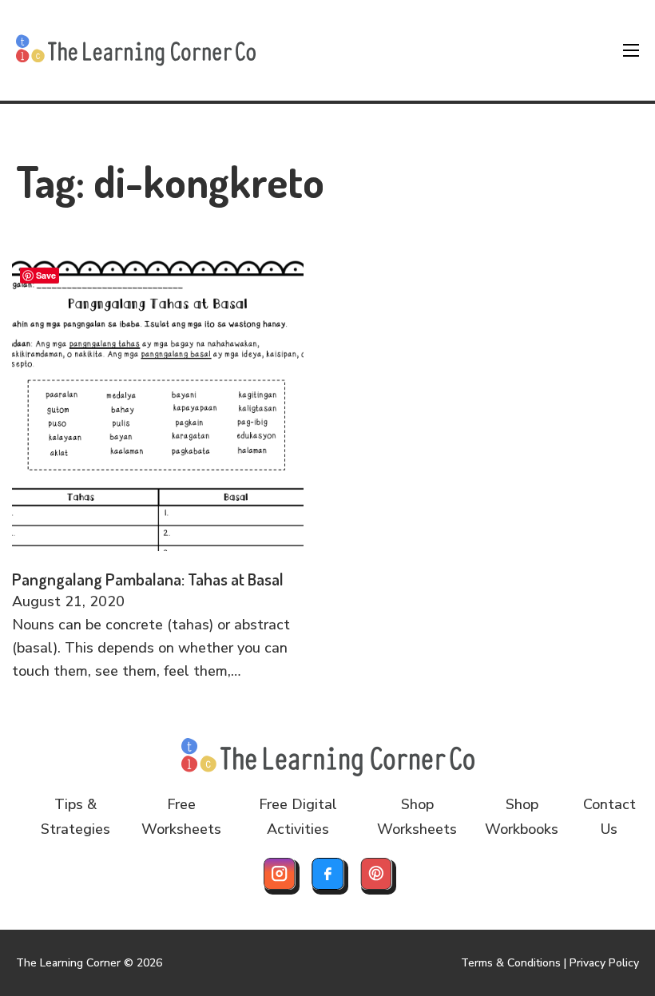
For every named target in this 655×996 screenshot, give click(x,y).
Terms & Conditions (511, 962)
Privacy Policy (604, 962)
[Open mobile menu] (631, 50)
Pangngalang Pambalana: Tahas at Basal (148, 578)
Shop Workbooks (521, 817)
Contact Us (609, 817)
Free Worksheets (181, 817)
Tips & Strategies (75, 817)
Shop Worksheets (417, 817)
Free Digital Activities (298, 817)
